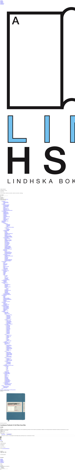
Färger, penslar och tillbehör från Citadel (8, 365)
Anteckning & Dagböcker (6, 216)
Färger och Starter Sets (8, 384)
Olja (3, 265)
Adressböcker (5, 281)
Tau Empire (8, 339)
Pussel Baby (6, 258)
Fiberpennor (6, 285)
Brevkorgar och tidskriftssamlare (7, 299)
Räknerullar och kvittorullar (8, 236)
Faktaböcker (4, 215)
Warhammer (3, 311)
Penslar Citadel (7, 371)
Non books (3, 222)
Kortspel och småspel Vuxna (8, 259)
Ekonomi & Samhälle (6, 205)
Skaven (7, 355)
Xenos (6, 334)
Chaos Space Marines (9, 314)
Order (5, 344)
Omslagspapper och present (8, 252)
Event (2, 388)
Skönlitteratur (3, 201)
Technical (8, 370)
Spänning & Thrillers (6, 202)
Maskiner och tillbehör (6, 230)
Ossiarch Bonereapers (9, 359)
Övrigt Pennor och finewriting (7, 294)
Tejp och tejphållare (7, 243)
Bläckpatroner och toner (8, 235)
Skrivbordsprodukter (6, 237)
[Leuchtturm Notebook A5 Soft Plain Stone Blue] (16, 407)
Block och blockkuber (6, 270)
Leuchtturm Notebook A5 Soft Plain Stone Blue (10, 389)
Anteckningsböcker (4, 280)
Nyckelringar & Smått (6, 218)
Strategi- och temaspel (6, 306)
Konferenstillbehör (7, 248)
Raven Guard (8, 331)
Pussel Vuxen (6, 257)
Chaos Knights (8, 317)
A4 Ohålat (6, 275)
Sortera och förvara (4, 295)
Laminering (6, 232)
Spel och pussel (5, 254)
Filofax (7, 226)
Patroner (8, 288)
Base (7, 367)
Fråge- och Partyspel (6, 308)
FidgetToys (4, 217)
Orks (7, 338)
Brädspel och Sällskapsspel (5, 305)
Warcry (6, 376)
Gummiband (6, 245)
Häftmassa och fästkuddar (8, 247)
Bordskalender (8, 224)
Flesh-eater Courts (9, 358)
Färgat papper (6, 277)
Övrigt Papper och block (6, 279)
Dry (7, 369)
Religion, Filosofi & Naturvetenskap (7, 210)
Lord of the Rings (7, 379)
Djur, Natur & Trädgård (6, 204)
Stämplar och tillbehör (7, 246)
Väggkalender (8, 225)
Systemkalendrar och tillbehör (10, 227)
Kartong (4, 272)
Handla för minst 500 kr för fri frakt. (4, 390)
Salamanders (8, 332)
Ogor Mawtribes (9, 362)
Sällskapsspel (5, 309)
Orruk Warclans (8, 363)
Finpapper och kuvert (7, 251)
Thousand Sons (8, 316)
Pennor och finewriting (5, 282)
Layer (7, 368)
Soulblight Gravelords (9, 360)
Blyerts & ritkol (5, 264)
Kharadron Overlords (9, 347)
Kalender (8, 228)
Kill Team (6, 374)
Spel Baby (6, 256)
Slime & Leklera (5, 219)
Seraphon (8, 349)
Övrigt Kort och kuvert (8, 253)
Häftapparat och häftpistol (8, 239)
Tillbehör (4, 310)
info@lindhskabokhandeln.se (5, 448)
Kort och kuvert (5, 250)
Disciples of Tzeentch (9, 353)
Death (5, 357)
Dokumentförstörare (7, 234)
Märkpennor (6, 292)
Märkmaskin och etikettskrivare (9, 233)
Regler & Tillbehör (7, 313)
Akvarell (4, 262)
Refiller (6, 287)
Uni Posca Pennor (5, 269)
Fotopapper (6, 278)
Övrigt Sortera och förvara (6, 301)
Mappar (4, 296)
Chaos (6, 351)
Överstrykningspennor (8, 286)
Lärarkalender (8, 229)
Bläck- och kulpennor (7, 284)
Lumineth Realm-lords (9, 348)
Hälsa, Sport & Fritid (6, 208)
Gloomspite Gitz (9, 361)
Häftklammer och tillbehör (8, 240)
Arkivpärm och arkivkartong (6, 298)
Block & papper (5, 263)
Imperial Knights (9, 323)
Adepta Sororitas (9, 320)
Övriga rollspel (5, 387)
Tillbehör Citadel (7, 372)
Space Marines (7, 324)
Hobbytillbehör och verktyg (8, 383)
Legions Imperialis (7, 381)
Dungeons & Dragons (6, 386)
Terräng (6, 341)
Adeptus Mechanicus (9, 321)
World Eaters (8, 318)
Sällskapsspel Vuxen (7, 255)
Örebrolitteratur (4, 221)
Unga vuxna (4, 214)
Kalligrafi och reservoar (8, 290)
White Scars (8, 333)
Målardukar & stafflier (6, 266)
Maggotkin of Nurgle (9, 354)
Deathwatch (8, 329)
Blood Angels (8, 326)
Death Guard (8, 315)
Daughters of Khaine (9, 345)
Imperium (6, 319)
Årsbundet (6, 223)
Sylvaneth (8, 350)
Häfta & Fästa (5, 249)
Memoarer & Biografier (6, 209)
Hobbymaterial (5, 303)
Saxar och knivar (7, 244)
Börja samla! (6, 312)
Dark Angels (8, 327)
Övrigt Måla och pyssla (6, 304)
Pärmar (4, 297)
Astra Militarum (8, 322)
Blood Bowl (6, 377)
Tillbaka (1, 440)
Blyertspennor (6, 289)
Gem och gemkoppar (7, 238)
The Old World (7, 375)
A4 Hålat (6, 276)
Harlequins (8, 337)
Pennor (4, 283)
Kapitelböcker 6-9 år (6, 213)
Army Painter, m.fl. (5, 382)
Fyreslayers (8, 346)
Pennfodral (6, 241)
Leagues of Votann (9, 340)
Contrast (8, 366)
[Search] (0, 196)
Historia (4, 207)
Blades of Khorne (9, 352)
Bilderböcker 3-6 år (5, 212)
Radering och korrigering (6, 293)
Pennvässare (6, 291)
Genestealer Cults (9, 336)
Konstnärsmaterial (4, 261)
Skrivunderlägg (7, 242)
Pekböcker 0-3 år (5, 211)
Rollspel (3, 385)
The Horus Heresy (7, 373)
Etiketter (4, 273)
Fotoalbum (4, 300)
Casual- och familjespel (6, 307)
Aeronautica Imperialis (8, 380)
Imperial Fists (8, 330)
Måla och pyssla (4, 302)
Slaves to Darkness (9, 356)
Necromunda (6, 378)
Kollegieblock (5, 271)
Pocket (4, 203)
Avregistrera (2, 467)
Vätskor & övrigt (5, 268)
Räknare (6, 231)
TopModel (4, 220)
